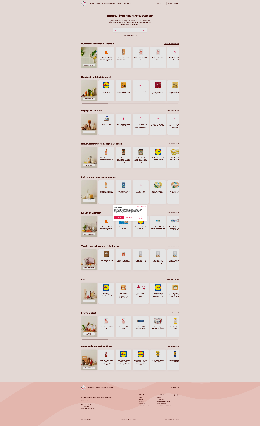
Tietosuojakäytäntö (141, 206)
